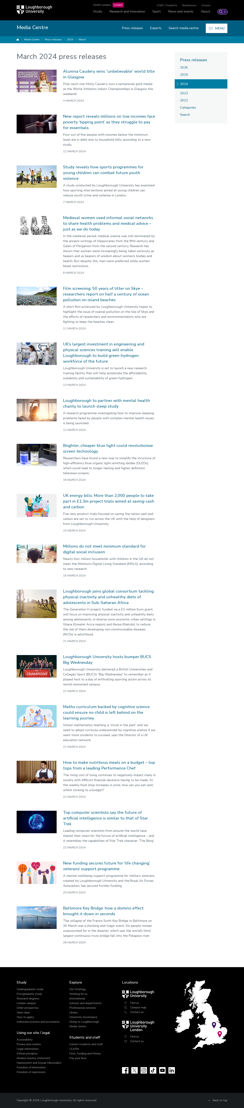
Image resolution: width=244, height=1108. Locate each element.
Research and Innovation (127, 11)
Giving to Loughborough (84, 1022)
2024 (70, 39)
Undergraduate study (30, 989)
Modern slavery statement (33, 1058)
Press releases (132, 28)
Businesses (189, 5)
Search (185, 114)
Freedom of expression (31, 1072)
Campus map (138, 1007)
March (82, 39)
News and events (180, 11)
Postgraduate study (29, 994)
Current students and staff (86, 1044)
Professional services (82, 1008)
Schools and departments (85, 1003)
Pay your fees (77, 1058)
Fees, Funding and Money (85, 1054)
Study (97, 11)
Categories (188, 107)
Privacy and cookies (29, 1044)
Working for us (78, 994)
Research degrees (28, 999)
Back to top (220, 1100)
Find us (134, 1003)
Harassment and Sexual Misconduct (39, 1063)
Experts (155, 28)
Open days (23, 1012)
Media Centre (31, 39)
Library (73, 1012)
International (77, 999)
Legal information (27, 1049)
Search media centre (184, 28)
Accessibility (25, 1040)
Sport (156, 11)
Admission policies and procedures (38, 1022)
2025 (184, 74)
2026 (184, 67)
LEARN (74, 1049)
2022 (184, 100)
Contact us (137, 1012)
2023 (184, 93)
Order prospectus (28, 1008)
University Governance (83, 1017)
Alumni (205, 5)
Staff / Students (167, 5)
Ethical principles (27, 1054)
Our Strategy (77, 989)
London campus (26, 1003)
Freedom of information (31, 1067)
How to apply (25, 1017)
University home (18, 40)
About (205, 11)
